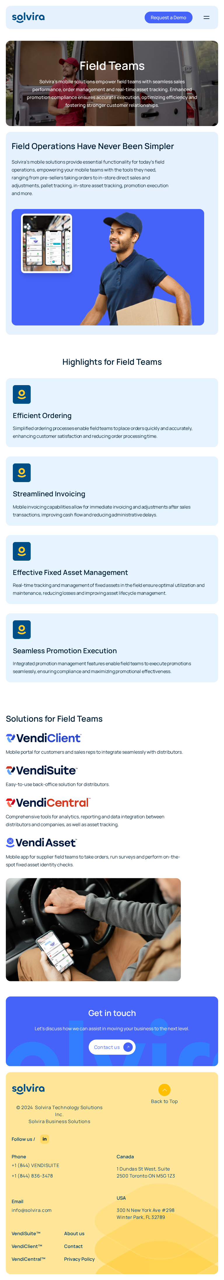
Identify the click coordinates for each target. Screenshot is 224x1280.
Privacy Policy (79, 1259)
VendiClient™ (27, 1246)
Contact (73, 1246)
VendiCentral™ (29, 1259)
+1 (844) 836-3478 (32, 1176)
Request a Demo (168, 17)
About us (74, 1233)
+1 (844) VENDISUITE (35, 1165)
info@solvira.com (32, 1210)
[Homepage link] (28, 17)
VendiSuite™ (26, 1233)
